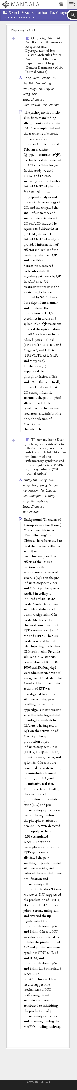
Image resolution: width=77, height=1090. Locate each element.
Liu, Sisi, (29, 83)
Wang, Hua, (31, 94)
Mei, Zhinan (51, 105)
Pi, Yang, (50, 496)
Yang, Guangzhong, (36, 501)
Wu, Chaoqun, (33, 496)
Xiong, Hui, (50, 78)
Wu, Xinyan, (31, 490)
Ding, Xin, (47, 480)
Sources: (11, 17)
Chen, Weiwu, (32, 105)
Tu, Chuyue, (47, 89)
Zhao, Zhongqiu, (34, 99)
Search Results (27, 17)
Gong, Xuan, (32, 78)
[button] (72, 4)
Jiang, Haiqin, (50, 485)
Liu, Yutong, (44, 83)
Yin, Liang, (30, 89)
